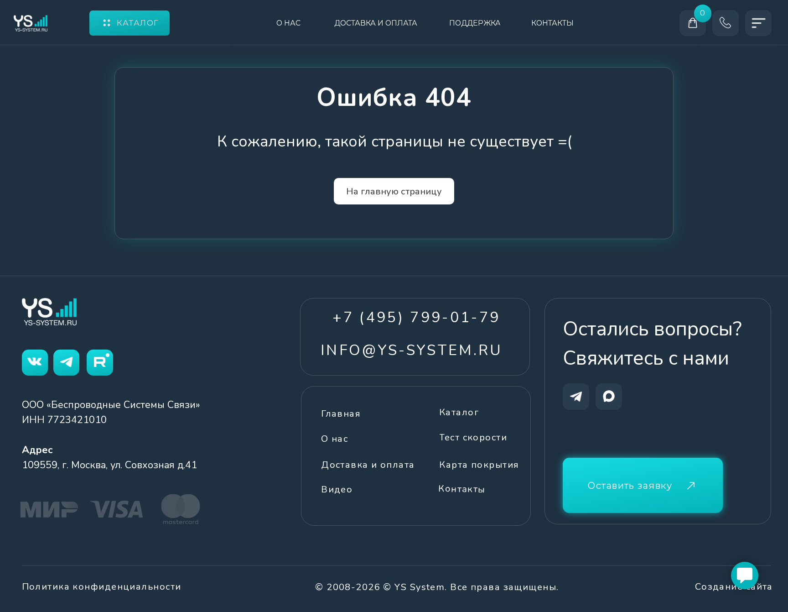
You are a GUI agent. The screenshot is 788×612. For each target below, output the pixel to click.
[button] (643, 485)
